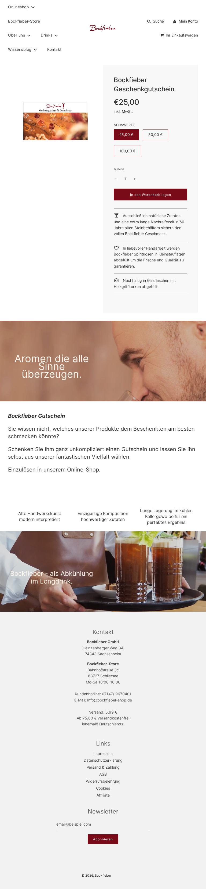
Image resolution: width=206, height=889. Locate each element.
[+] (135, 179)
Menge (119, 169)
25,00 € (126, 134)
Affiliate (103, 795)
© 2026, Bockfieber (96, 875)
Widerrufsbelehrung (103, 781)
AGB (103, 774)
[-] (115, 179)
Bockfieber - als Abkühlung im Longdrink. (51, 577)
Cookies (103, 788)
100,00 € (127, 151)
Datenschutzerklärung (103, 760)
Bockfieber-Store (24, 21)
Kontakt (54, 49)
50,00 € (155, 134)
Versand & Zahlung (103, 767)
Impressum (103, 753)
